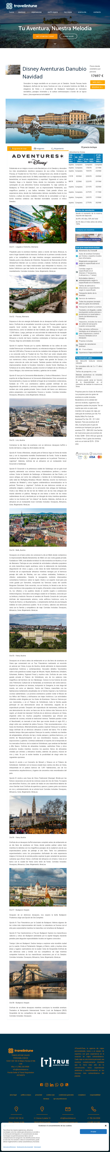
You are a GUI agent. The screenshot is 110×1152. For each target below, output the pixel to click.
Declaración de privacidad (25, 1147)
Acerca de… (82, 12)
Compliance (82, 1095)
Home (11, 12)
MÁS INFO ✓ (98, 82)
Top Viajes (68, 12)
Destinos (21, 12)
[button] (106, 1126)
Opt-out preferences (9, 1147)
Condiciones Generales (66, 1095)
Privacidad (38, 1095)
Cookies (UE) (50, 1095)
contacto (97, 12)
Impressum (37, 1147)
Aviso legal (13, 1095)
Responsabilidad (95, 1095)
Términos (46, 1099)
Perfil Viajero (53, 12)
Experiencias (36, 12)
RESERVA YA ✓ (97, 87)
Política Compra (26, 1095)
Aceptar (93, 1131)
